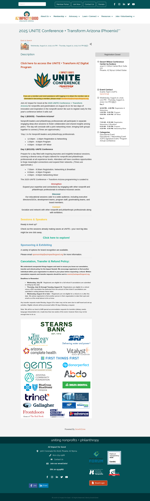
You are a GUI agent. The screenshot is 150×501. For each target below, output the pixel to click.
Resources (105, 16)
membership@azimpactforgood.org (74, 99)
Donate (101, 4)
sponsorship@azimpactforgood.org (48, 254)
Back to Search (26, 40)
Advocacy (73, 16)
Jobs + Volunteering (123, 16)
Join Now (76, 4)
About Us (45, 16)
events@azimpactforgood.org (78, 274)
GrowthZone (80, 429)
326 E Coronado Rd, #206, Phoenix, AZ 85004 (58, 451)
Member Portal (63, 4)
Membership (59, 16)
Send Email (104, 94)
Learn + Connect (89, 16)
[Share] (90, 44)
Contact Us (89, 4)
